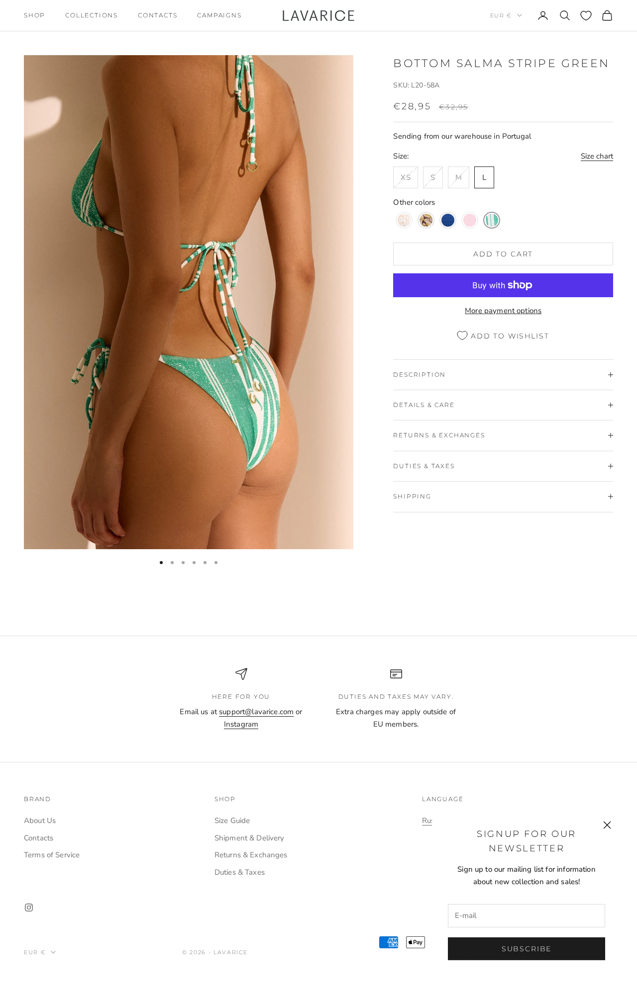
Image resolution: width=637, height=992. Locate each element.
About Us (40, 821)
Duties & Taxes (239, 872)
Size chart (597, 156)
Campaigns (219, 15)
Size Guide (232, 821)
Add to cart (503, 253)
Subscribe (526, 948)
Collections (91, 15)
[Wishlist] (586, 15)
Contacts (157, 15)
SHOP (34, 15)
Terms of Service (52, 855)
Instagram (241, 724)
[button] (404, 220)
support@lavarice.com (256, 712)
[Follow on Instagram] (29, 907)
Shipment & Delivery (249, 838)
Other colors (414, 202)
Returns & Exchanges (251, 855)
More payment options (503, 311)
